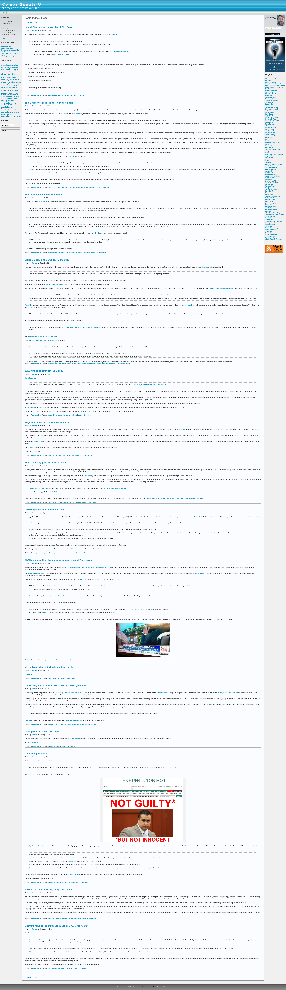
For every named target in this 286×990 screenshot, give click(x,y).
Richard (34, 30)
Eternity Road (269, 129)
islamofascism (9, 94)
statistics (74, 415)
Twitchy (114, 34)
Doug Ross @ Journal (272, 121)
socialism (17, 112)
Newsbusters (99, 233)
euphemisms (52, 95)
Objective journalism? (37, 753)
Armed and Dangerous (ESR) (275, 85)
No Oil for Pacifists (271, 183)
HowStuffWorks (270, 146)
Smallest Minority (271, 209)
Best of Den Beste (271, 90)
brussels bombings (54, 363)
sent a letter (73, 156)
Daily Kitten (269, 114)
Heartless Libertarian (272, 142)
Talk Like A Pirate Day (272, 213)
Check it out (29, 674)
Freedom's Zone (270, 132)
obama (11, 103)
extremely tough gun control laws (55, 284)
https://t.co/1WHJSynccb (121, 51)
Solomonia (268, 211)
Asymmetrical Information (274, 87)
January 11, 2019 (63, 54)
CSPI (266, 111)
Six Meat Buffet (270, 208)
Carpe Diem (269, 102)
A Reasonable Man (271, 79)
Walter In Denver (270, 229)
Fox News (78, 114)
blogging (15, 67)
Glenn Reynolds (30, 378)
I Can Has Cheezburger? (273, 149)
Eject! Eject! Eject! (271, 127)
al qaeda (4, 65)
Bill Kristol (197, 517)
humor (10, 90)
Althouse (268, 80)
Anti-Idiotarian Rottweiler (273, 84)
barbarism (11, 65)
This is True (269, 218)
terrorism (6, 116)
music (3, 104)
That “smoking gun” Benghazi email (45, 462)
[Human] (275, 71)
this (87, 148)
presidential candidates (10, 110)
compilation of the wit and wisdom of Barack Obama (83, 327)
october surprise (94, 187)
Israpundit (268, 156)
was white (71, 861)
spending (9, 114)
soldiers (3, 114)
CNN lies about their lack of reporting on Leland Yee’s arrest (59, 560)
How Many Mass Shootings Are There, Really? (150, 385)
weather (18, 116)
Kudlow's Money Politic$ (273, 164)
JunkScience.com (271, 161)
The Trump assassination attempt (44, 194)
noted (44, 612)
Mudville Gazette (270, 178)
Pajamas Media (270, 186)
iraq (16, 90)
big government (9, 66)
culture (10, 71)
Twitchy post (32, 447)
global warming (13, 84)
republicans (7, 112)
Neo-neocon (269, 179)
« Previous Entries (31, 22)
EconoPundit (269, 124)
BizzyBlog (268, 95)
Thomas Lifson (32, 742)
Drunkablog (269, 122)
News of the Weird (271, 181)
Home (3, 13)
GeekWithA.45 (269, 137)
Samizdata (268, 204)
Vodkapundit (269, 226)
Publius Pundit (270, 199)
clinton (50, 187)
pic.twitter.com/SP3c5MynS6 (116, 488)
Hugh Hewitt (269, 147)
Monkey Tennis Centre (272, 176)
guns (15, 85)
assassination (53, 252)
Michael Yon (269, 173)
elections (14, 79)
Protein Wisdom (270, 198)
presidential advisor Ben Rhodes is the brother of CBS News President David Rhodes (176, 498)
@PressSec (33, 488)
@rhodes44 (45, 488)
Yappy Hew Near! (7, 48)
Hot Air (267, 144)
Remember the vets (7, 57)
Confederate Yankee (271, 107)
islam (2, 92)
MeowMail (268, 171)
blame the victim (64, 252)
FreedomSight (270, 134)
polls (75, 553)
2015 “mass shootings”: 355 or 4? (44, 370)
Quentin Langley (270, 203)
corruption (4, 71)
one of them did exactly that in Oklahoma (42, 336)
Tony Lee (83, 579)
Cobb (266, 106)
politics (7, 107)
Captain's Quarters (271, 99)
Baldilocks (268, 89)
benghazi (51, 502)
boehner (51, 918)
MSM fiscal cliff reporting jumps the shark (48, 889)
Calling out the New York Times (42, 731)
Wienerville (268, 231)
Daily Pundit (269, 116)
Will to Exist (269, 233)
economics (14, 77)
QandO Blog (269, 201)
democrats (8, 74)
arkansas (51, 553)
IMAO (267, 152)
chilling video (40, 441)
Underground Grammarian (274, 223)
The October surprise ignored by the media (49, 102)
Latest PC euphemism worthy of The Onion (49, 27)
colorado (6, 69)
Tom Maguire (76, 738)
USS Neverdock (270, 224)
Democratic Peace (271, 119)
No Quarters (269, 184)
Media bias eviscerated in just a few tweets (49, 667)
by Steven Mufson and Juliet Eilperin (74, 693)
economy (5, 80)
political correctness (69, 95)
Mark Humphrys (270, 169)
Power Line (269, 194)
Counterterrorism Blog (272, 109)
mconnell (65, 918)
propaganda (73, 882)
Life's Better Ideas (271, 167)
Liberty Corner (270, 166)
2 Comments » (101, 252)
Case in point (206, 267)
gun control (9, 85)
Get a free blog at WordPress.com (128, 987)
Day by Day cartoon (271, 117)
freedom (4, 84)
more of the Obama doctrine (44, 340)
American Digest (270, 82)
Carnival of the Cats (271, 101)
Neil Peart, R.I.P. (6, 47)
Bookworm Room (271, 97)
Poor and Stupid (270, 193)
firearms (18, 82)
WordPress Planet (271, 238)
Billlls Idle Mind (270, 94)
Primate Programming (272, 196)
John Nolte (35, 846)
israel (3, 96)
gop (2, 85)
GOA (266, 139)
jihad (64, 363)
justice (72, 187)
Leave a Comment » (123, 363)
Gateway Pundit (270, 136)
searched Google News (36, 573)
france (50, 455)
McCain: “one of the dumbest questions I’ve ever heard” (56, 926)
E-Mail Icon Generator (269, 30)
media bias (11, 98)
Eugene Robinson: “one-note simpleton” (48, 422)
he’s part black (75, 874)
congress (16, 69)
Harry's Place (269, 141)
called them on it (162, 693)
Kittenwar (268, 162)
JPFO (267, 159)
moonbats (11, 101)
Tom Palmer (269, 219)
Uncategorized (36, 95)
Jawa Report (269, 157)
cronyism (59, 724)
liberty (3, 98)
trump (93, 252)
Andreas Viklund (163, 987)
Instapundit (29, 720)
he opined (182, 429)
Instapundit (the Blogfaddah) (274, 154)
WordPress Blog (270, 236)
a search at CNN (198, 573)
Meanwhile (28, 305)
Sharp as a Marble (271, 206)
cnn (49, 660)
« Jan (3, 39)
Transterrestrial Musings (273, 221)
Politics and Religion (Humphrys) (272, 190)
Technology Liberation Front (274, 214)
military (4, 101)
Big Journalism (40, 761)
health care (6, 87)
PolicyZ (267, 188)
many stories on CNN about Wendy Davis (52, 596)
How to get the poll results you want (45, 509)
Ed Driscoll (268, 126)
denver (5, 77)
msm (16, 101)
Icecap (267, 151)
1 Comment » (105, 187)
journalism (10, 96)
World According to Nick (273, 240)
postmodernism (102, 363)
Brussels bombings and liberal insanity (47, 259)
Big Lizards (269, 92)
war (14, 116)
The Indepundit (270, 216)
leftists (16, 96)
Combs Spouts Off (23, 4)
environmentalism (8, 82)
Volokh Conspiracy (271, 228)
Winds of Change (271, 234)
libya (49, 968)
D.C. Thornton (269, 112)
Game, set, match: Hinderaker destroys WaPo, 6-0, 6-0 (55, 685)
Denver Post (88, 476)
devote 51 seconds (186, 305)
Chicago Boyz (269, 104)
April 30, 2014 (52, 492)
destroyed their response (226, 693)
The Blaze (28, 933)
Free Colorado (270, 131)
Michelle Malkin (270, 174)
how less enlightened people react (221, 288)
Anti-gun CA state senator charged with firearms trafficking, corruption (87, 567)
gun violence (52, 415)
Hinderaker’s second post (74, 720)
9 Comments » (82, 95)
